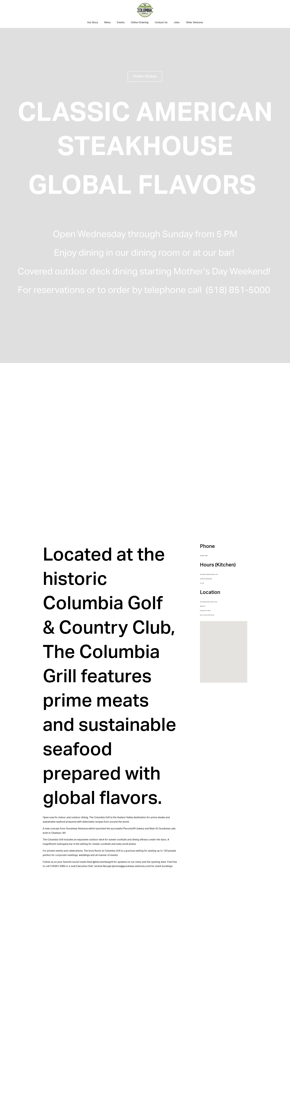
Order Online (145, 76)
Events (120, 22)
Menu (107, 22)
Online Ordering (139, 22)
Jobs (176, 22)
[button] (225, 652)
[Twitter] (33, 14)
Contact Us (161, 22)
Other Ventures (194, 22)
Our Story (92, 22)
